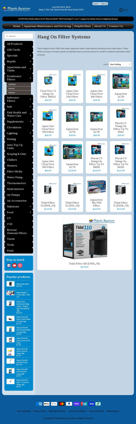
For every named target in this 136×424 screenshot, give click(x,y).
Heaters (12, 165)
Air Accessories (17, 200)
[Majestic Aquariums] (17, 8)
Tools (10, 244)
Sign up (104, 4)
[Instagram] (20, 265)
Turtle (11, 238)
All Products (14, 43)
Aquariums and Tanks (20, 68)
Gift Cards (13, 49)
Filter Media (14, 171)
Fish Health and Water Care (20, 114)
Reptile (20, 62)
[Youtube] (14, 265)
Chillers (12, 159)
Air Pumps (13, 194)
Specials (20, 56)
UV (9, 218)
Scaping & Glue (16, 153)
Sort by (105, 64)
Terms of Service (96, 411)
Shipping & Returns (57, 411)
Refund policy (113, 411)
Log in (96, 4)
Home (17, 26)
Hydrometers (15, 189)
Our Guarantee (24, 411)
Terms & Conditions (77, 411)
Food (20, 213)
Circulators (14, 127)
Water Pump (15, 177)
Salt (20, 107)
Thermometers (16, 183)
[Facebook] (9, 265)
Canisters (12, 84)
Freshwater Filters (20, 77)
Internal (11, 88)
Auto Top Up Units (15, 146)
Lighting (20, 133)
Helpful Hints (82, 26)
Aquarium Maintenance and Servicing (47, 26)
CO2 (9, 224)
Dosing (11, 139)
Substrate (20, 207)
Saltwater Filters (20, 99)
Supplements (20, 122)
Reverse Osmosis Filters (17, 231)
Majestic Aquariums (67, 418)
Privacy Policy (39, 411)
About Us (100, 26)
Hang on (11, 92)
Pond (10, 250)
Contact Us (116, 26)
